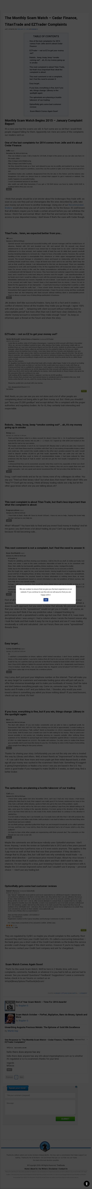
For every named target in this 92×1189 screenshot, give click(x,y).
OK (46, 600)
